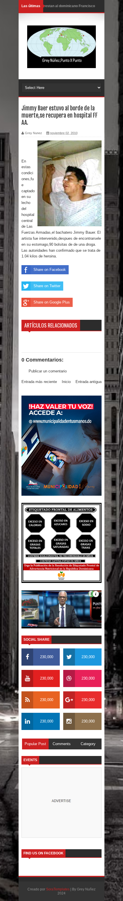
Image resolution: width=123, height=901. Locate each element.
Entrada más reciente (39, 382)
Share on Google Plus (51, 302)
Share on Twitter (46, 286)
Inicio (66, 382)
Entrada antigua (89, 382)
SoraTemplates (58, 889)
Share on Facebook (49, 269)
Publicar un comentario (48, 371)
